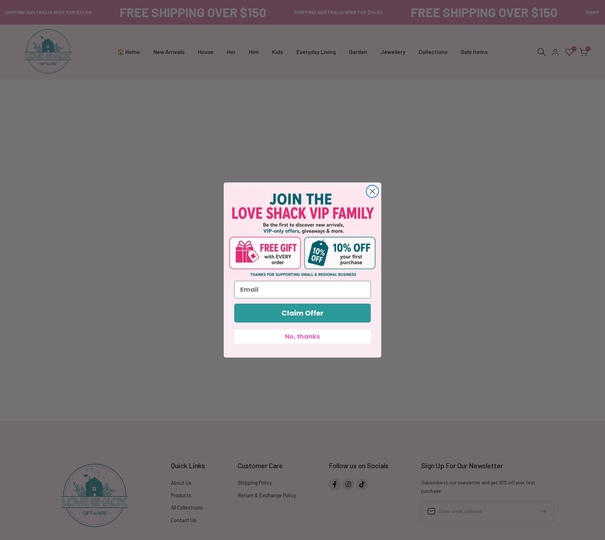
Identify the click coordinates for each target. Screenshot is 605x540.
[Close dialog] (372, 191)
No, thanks (302, 336)
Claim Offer (302, 313)
